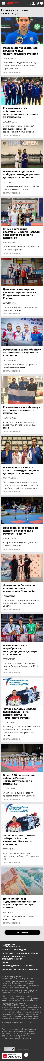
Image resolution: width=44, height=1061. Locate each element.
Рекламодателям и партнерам (18, 966)
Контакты (7, 962)
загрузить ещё (22, 932)
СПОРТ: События (11, 72)
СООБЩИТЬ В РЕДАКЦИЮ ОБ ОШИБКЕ (20, 969)
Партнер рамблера (23, 1049)
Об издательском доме (14, 950)
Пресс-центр (8, 953)
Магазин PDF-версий (27, 953)
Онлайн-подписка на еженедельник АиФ (13, 958)
